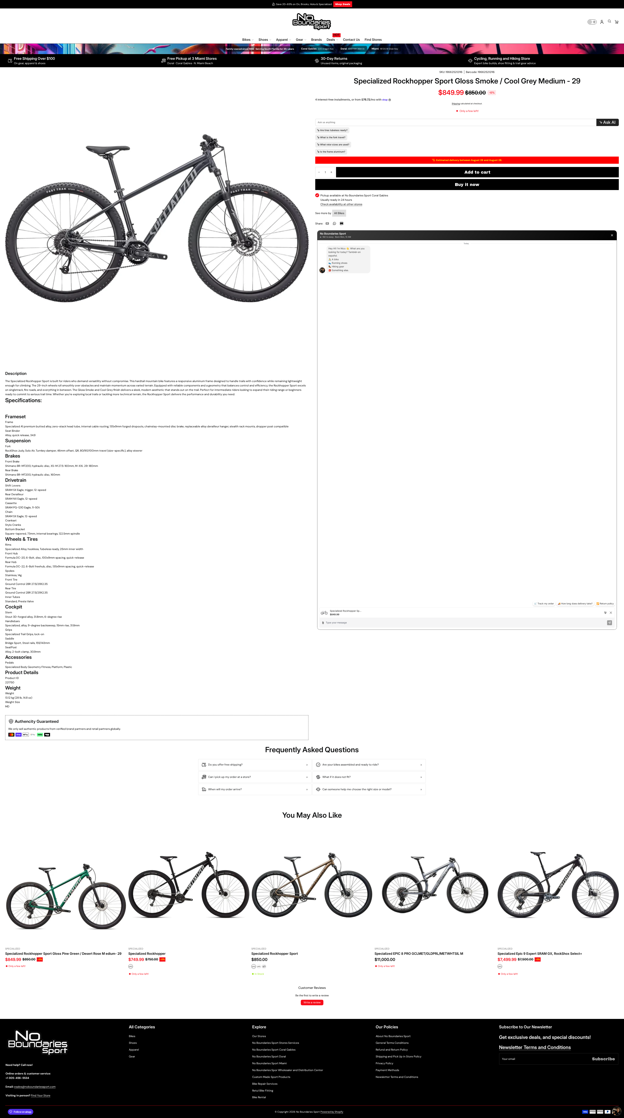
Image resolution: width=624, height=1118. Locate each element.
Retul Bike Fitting (262, 1090)
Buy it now (467, 184)
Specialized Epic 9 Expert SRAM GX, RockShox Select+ (540, 954)
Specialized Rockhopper (147, 954)
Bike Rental (259, 1097)
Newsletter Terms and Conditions (397, 1077)
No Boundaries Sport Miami (269, 1063)
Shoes (133, 1043)
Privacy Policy (384, 1063)
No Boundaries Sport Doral (269, 1056)
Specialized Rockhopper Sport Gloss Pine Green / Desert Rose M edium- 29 (63, 954)
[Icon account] (602, 22)
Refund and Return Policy (392, 1049)
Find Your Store (40, 1095)
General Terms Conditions (392, 1043)
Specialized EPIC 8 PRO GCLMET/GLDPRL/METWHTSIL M (419, 954)
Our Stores (259, 1036)
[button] (609, 22)
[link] (327, 223)
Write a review (312, 1002)
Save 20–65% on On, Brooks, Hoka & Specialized (304, 4)
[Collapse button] (254, 764)
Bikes (132, 1036)
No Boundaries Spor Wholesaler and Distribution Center (287, 1070)
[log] (467, 423)
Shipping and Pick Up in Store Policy (398, 1056)
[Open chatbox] (616, 1111)
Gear (132, 1056)
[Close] (612, 235)
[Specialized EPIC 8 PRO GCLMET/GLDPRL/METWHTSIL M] (435, 885)
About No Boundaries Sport (393, 1036)
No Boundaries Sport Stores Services (275, 1043)
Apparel (134, 1049)
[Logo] (312, 21)
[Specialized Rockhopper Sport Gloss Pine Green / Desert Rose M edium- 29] (65, 885)
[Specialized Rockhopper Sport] (312, 885)
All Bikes (339, 213)
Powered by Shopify (331, 1111)
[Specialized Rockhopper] (189, 885)
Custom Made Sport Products (271, 1077)
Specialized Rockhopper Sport (274, 954)
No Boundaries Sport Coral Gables (273, 1049)
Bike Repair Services (264, 1084)
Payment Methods (387, 1070)
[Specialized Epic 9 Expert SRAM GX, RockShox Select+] (558, 885)
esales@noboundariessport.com (35, 1086)
